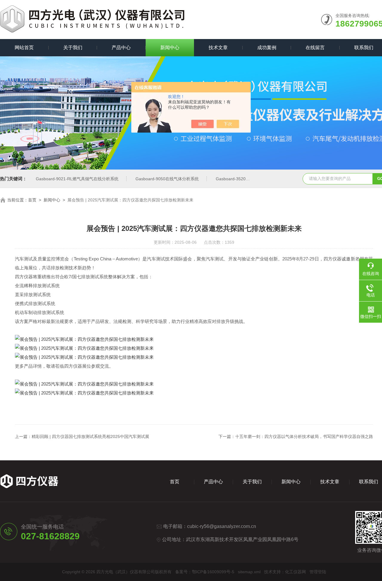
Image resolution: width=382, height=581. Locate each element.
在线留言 (315, 47)
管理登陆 (317, 571)
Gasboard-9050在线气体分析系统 (167, 178)
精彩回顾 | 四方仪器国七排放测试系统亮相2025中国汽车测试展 (90, 436)
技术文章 (218, 47)
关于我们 (72, 47)
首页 (32, 200)
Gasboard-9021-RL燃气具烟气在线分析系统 (77, 178)
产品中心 (121, 47)
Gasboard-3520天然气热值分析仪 (247, 178)
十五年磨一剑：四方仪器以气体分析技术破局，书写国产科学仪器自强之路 (304, 436)
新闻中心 (169, 47)
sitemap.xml (249, 571)
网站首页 (24, 47)
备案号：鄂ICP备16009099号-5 (204, 571)
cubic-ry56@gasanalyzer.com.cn (221, 526)
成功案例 (266, 47)
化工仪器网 (295, 571)
